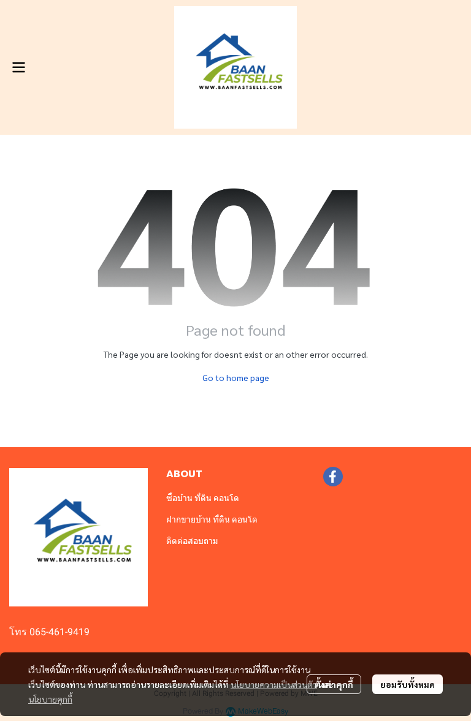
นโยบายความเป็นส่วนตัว (274, 684)
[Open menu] (18, 67)
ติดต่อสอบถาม (192, 541)
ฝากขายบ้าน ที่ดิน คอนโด (212, 519)
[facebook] (333, 476)
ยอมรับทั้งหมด (407, 684)
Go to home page (235, 377)
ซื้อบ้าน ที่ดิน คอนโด (202, 498)
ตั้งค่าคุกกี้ (334, 684)
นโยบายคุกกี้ (50, 698)
